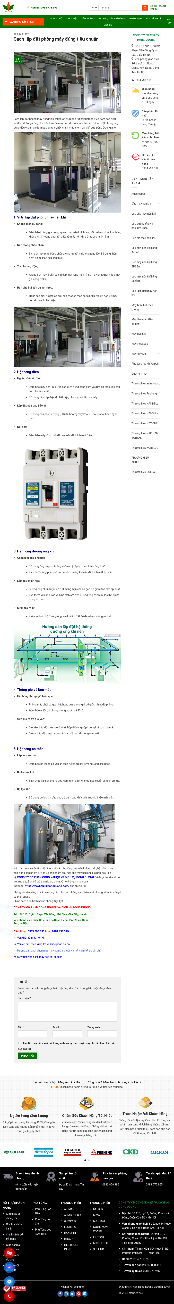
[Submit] (145, 8)
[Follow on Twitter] (72, 1294)
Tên (21, 1027)
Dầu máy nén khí (141, 203)
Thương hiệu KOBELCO (145, 447)
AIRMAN (69, 1209)
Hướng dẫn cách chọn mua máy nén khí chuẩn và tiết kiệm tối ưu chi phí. (58, 950)
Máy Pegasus (140, 343)
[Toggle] (159, 204)
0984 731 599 (60, 931)
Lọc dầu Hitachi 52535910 (35, 1293)
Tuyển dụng (136, 18)
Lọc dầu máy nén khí (144, 213)
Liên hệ (108, 25)
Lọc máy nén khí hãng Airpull (144, 250)
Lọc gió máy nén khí (143, 238)
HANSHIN (70, 1232)
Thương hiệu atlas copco (146, 383)
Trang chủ (56, 18)
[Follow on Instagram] (66, 1294)
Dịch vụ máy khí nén (111, 18)
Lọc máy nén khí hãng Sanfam (144, 279)
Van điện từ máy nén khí (31, 937)
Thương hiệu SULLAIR (144, 472)
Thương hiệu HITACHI (144, 423)
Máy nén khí (139, 333)
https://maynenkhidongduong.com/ (47, 886)
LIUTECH (98, 1237)
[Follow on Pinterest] (78, 1294)
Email (57, 1027)
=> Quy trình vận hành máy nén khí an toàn (38, 956)
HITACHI (69, 1238)
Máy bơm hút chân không (142, 307)
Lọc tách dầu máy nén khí (144, 293)
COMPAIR (70, 1221)
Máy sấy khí (139, 353)
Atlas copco (139, 193)
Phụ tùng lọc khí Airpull (145, 363)
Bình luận (24, 998)
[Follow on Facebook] (60, 1294)
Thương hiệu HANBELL (145, 403)
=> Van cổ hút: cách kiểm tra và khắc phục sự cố (42, 944)
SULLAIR (98, 1249)
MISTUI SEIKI (101, 1243)
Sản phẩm (87, 18)
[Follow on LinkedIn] (85, 1294)
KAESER (98, 1209)
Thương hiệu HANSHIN (145, 413)
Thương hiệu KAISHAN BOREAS (145, 435)
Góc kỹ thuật (154, 18)
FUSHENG (70, 1227)
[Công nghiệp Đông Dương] (12, 7)
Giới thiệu (72, 18)
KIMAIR (97, 1215)
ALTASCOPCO (72, 1215)
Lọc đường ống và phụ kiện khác (142, 226)
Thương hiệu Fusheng (144, 393)
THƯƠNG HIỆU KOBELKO (140, 460)
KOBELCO (99, 1221)
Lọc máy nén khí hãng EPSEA (144, 264)
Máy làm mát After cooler (142, 321)
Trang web (93, 1027)
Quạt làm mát (139, 373)
